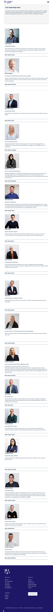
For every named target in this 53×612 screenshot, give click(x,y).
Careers (30, 579)
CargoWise (7, 592)
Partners (6, 596)
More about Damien (10, 558)
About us (7, 579)
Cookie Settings (40, 607)
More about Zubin (10, 55)
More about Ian (9, 405)
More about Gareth (10, 500)
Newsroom (30, 581)
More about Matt (9, 241)
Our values (7, 582)
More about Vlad (9, 120)
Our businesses (8, 587)
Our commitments (9, 581)
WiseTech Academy (32, 584)
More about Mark (9, 310)
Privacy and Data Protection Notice (30, 607)
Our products (7, 586)
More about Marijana (10, 181)
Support (6, 598)
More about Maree (10, 343)
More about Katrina (10, 375)
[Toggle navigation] (48, 2)
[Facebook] (7, 603)
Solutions (7, 595)
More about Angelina (10, 150)
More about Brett (9, 528)
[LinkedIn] (5, 603)
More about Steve (10, 210)
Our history (7, 584)
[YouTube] (12, 603)
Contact (29, 587)
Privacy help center (32, 586)
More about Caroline (10, 469)
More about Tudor (10, 434)
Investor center (31, 582)
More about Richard (10, 84)
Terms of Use (20, 607)
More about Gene (9, 273)
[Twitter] (9, 603)
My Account (33, 594)
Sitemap (16, 607)
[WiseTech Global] (8, 2)
